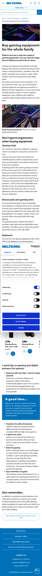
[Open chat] (37, 571)
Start (3, 18)
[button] (21, 8)
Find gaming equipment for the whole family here (21, 517)
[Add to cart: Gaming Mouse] (30, 351)
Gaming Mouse (28, 344)
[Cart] (39, 3)
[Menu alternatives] (3, 3)
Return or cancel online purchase (21, 547)
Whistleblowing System (21, 541)
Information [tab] (21, 252)
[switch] (37, 293)
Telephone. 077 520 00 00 (21, 559)
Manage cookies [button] (21, 536)
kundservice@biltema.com (21, 562)
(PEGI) (33, 474)
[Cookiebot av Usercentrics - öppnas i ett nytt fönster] (31, 246)
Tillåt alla (21, 315)
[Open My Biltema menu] (31, 3)
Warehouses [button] (21, 531)
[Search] (39, 12)
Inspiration (25, 18)
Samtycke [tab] (7, 252)
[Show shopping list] (35, 3)
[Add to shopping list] (7, 353)
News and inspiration (13, 18)
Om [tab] (34, 252)
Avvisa (21, 328)
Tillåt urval (21, 321)
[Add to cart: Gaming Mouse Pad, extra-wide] (13, 353)
